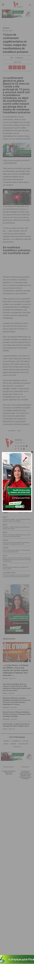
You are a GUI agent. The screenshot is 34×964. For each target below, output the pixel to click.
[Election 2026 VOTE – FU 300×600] (17, 510)
